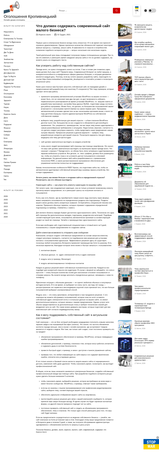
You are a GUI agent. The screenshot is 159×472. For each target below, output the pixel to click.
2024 (6, 203)
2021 (6, 213)
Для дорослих (9, 73)
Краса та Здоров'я (11, 70)
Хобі (5, 56)
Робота (6, 35)
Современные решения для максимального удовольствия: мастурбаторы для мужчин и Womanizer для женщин (145, 361)
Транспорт (8, 49)
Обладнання (9, 46)
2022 (6, 210)
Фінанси (7, 128)
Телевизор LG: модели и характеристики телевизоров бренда (145, 306)
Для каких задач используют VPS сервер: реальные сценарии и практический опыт (145, 341)
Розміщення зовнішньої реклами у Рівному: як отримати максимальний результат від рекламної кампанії (145, 64)
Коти (5, 138)
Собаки (7, 135)
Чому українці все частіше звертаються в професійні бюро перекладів (144, 272)
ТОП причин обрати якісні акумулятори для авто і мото (144, 79)
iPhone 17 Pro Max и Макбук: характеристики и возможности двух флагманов (144, 220)
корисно (67, 430)
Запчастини (8, 63)
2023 (6, 207)
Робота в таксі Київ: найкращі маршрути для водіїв (144, 166)
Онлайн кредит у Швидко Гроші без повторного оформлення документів (145, 97)
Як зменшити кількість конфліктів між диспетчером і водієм (143, 27)
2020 (6, 217)
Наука (6, 107)
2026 (6, 196)
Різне (6, 90)
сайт (80, 430)
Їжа (5, 179)
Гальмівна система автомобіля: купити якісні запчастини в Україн (145, 131)
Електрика (8, 142)
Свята (6, 176)
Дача (6, 118)
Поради (7, 169)
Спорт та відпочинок (12, 42)
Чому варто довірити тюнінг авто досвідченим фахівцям (144, 201)
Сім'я (6, 121)
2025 (6, 200)
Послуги (7, 66)
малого (75, 430)
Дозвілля (7, 155)
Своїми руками (10, 162)
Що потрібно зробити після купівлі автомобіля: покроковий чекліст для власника (145, 45)
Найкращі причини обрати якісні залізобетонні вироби (143, 149)
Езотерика (8, 173)
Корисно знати (10, 114)
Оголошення (9, 94)
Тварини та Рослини (12, 87)
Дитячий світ (9, 80)
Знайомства (8, 59)
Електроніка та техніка (13, 39)
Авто (5, 145)
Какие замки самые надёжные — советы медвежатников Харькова (145, 114)
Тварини (7, 166)
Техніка (7, 111)
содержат (99, 430)
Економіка (8, 97)
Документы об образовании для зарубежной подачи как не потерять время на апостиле (144, 186)
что (105, 430)
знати (61, 430)
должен (55, 430)
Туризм (7, 104)
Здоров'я (7, 100)
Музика (7, 152)
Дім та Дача (8, 52)
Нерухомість (9, 32)
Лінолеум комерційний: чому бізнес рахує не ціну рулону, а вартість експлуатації (144, 254)
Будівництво (9, 83)
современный (88, 430)
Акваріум (7, 131)
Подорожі (7, 124)
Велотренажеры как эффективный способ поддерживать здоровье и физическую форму (144, 237)
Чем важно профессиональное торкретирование (143, 288)
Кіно (5, 159)
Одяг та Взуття (10, 76)
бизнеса (47, 430)
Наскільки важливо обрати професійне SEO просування (145, 323)
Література (8, 149)
